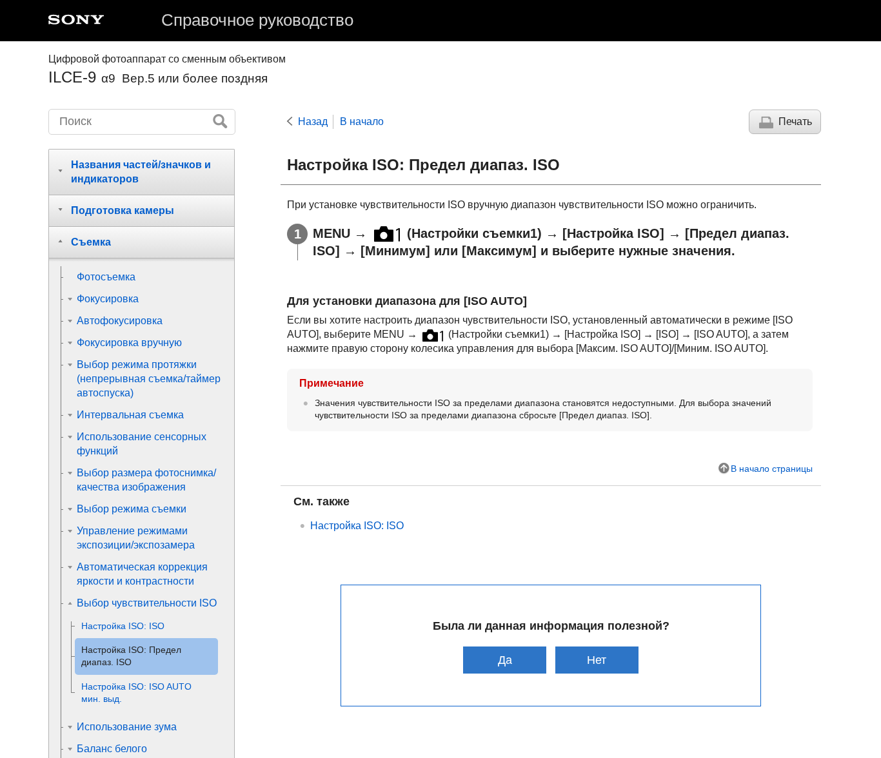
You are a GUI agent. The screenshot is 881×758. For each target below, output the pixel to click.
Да (505, 659)
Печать (795, 121)
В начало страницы (772, 468)
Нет (596, 659)
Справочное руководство (257, 20)
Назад (313, 121)
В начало (362, 121)
